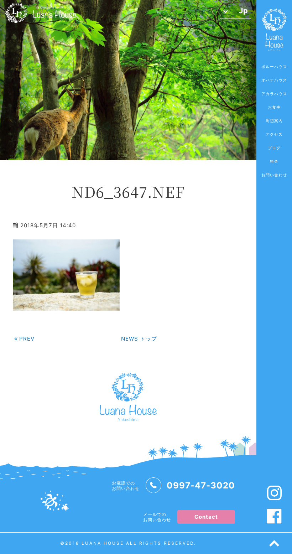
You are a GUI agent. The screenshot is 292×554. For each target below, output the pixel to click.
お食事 (274, 107)
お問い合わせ (274, 174)
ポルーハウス (274, 66)
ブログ (274, 147)
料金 (274, 161)
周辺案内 (274, 120)
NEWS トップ (139, 338)
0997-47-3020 (201, 485)
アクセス (274, 134)
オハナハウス (274, 80)
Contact (206, 516)
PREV (27, 338)
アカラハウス (274, 93)
